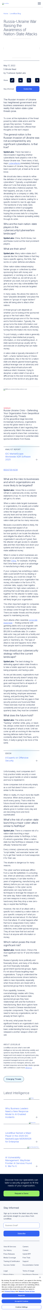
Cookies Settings (21, 1307)
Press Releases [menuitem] (9, 1254)
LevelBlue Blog (15, 13)
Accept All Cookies (21, 1301)
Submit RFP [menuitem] (27, 1254)
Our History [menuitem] (8, 1250)
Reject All (21, 1295)
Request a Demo (21, 1193)
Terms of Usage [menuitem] (28, 1271)
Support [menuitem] (25, 1261)
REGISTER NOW (11, 470)
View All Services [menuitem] (10, 1247)
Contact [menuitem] (25, 1250)
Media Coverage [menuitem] (10, 1258)
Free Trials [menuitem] (26, 1258)
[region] (21, 1293)
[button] (39, 3)
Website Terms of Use (27, 1291)
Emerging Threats (13, 1079)
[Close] (40, 1277)
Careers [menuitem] (25, 1247)
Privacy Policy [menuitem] (9, 1274)
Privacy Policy (10, 1291)
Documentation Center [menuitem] (31, 1265)
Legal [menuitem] (6, 1271)
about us (28, 1068)
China (13, 561)
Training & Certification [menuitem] (12, 1261)
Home (6, 13)
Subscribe (27, 89)
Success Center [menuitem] (9, 1265)
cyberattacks (14, 163)
